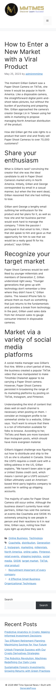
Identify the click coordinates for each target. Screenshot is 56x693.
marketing (27, 547)
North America (13, 551)
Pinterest (44, 551)
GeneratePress (28, 688)
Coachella (14, 542)
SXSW (16, 560)
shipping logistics (31, 556)
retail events (11, 556)
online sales (30, 551)
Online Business (18, 538)
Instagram (14, 547)
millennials (40, 547)
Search (8, 599)
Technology (36, 538)
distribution (28, 542)
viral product (11, 565)
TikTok (43, 560)
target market (30, 560)
